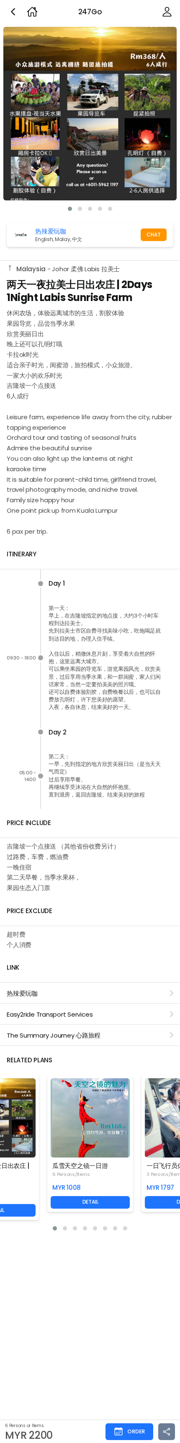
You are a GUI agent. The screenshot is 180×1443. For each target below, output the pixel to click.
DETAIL (90, 1201)
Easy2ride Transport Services (50, 1014)
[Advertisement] (90, 1329)
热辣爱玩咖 (22, 993)
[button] (70, 209)
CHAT (154, 234)
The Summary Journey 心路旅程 (53, 1035)
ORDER (136, 1431)
